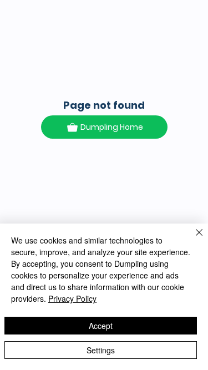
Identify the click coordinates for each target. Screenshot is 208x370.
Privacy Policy (72, 298)
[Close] (192, 239)
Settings (101, 350)
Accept (101, 325)
